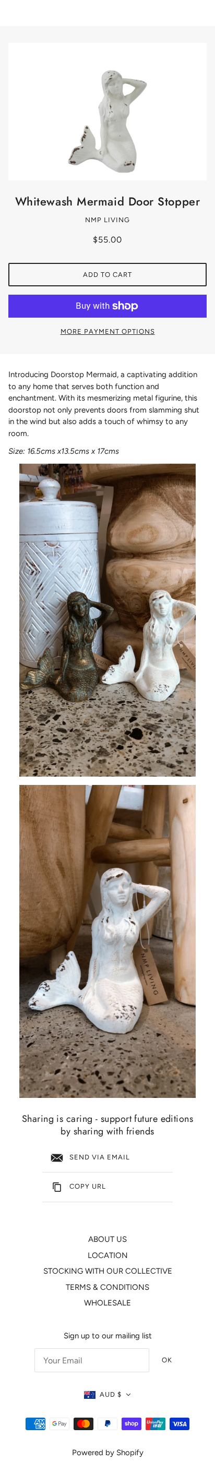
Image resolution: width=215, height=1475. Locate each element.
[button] (108, 1395)
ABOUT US (107, 1239)
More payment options (108, 331)
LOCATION (108, 1255)
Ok (167, 1360)
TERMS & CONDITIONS (107, 1287)
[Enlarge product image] (107, 111)
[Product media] (107, 620)
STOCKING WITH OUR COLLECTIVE (107, 1271)
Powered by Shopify (108, 1452)
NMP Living (107, 220)
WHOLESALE (107, 1303)
